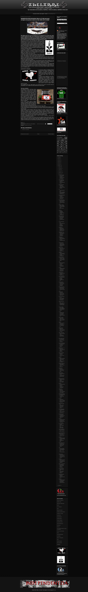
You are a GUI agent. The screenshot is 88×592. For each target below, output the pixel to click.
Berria (58, 505)
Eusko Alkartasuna (60, 523)
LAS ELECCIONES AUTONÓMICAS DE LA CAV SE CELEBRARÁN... (62, 450)
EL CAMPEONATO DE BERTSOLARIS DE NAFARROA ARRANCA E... (62, 191)
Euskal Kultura (59, 518)
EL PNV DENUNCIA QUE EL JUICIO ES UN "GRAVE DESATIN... (62, 400)
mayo (60, 168)
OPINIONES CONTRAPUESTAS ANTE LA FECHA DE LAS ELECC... (62, 456)
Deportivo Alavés (59, 510)
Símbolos (63, 146)
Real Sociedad (59, 542)
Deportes (58, 149)
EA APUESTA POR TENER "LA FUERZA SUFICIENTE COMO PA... (62, 197)
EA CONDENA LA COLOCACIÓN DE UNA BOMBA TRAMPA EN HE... (61, 278)
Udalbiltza (58, 544)
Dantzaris (58, 148)
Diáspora (65, 142)
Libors (66, 151)
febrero (60, 172)
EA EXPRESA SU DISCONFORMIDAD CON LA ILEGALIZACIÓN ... (62, 202)
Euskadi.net (59, 515)
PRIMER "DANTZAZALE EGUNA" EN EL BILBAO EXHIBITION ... (62, 254)
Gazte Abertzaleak (60, 534)
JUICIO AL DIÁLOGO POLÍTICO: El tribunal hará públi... (61, 370)
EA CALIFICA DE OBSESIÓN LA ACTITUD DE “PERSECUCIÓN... (62, 288)
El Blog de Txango (60, 513)
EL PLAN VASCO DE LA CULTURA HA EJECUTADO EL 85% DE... (61, 298)
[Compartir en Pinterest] (51, 123)
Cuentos (58, 151)
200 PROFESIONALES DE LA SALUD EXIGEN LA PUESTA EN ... (62, 264)
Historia (58, 144)
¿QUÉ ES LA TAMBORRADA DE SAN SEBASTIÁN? (62, 273)
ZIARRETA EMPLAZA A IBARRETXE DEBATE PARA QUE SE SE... (61, 229)
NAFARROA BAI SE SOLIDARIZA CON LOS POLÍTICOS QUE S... (61, 405)
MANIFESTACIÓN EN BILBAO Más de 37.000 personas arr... (62, 434)
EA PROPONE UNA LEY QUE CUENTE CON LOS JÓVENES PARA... (62, 259)
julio (60, 166)
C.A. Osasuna (59, 506)
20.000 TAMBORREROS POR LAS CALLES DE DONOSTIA (62, 269)
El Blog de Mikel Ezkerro (61, 511)
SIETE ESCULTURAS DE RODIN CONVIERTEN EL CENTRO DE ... (61, 324)
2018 (59, 157)
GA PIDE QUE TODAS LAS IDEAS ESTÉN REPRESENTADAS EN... (61, 244)
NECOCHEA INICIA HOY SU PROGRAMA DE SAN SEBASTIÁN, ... (62, 249)
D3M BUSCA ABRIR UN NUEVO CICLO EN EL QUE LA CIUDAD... (62, 329)
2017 (59, 158)
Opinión (58, 142)
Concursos (62, 151)
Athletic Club (59, 501)
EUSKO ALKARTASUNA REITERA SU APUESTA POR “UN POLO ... (62, 420)
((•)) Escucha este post (40, 123)
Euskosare (58, 525)
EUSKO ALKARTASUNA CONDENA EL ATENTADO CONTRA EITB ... (62, 481)
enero (60, 173)
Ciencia (59, 152)
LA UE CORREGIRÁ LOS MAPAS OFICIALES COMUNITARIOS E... (62, 313)
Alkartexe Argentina (60, 500)
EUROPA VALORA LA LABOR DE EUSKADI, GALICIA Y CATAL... (62, 345)
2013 (59, 160)
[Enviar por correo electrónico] (47, 123)
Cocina (62, 152)
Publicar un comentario (25, 129)
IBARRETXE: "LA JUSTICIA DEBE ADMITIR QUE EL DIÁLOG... (62, 350)
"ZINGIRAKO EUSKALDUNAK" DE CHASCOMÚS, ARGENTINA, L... (61, 375)
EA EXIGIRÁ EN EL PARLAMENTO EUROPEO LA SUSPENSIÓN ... (61, 303)
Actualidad (25, 125)
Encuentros (65, 144)
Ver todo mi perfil (60, 39)
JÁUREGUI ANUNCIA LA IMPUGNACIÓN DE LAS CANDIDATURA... (62, 239)
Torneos (65, 152)
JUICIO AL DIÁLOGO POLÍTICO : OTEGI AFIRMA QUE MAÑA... (62, 391)
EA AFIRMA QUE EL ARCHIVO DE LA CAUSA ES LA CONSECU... (61, 340)
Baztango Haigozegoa (60, 503)
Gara (58, 532)
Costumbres (62, 143)
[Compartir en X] (49, 123)
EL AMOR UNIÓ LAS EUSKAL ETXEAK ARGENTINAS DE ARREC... (61, 177)
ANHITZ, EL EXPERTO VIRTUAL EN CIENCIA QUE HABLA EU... (61, 293)
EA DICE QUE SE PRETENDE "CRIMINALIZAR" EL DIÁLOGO (61, 365)
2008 (59, 485)
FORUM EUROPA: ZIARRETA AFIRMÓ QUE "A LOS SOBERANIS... (61, 212)
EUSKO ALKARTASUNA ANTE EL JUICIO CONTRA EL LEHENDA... (62, 385)
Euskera (58, 146)
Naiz (58, 539)
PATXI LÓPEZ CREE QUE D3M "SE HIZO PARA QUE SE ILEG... (61, 319)
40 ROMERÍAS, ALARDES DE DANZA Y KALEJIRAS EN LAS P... (62, 181)
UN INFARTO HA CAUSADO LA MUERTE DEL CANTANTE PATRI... (61, 444)
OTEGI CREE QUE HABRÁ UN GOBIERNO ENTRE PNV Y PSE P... (62, 309)
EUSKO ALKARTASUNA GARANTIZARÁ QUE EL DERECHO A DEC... (62, 439)
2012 (59, 161)
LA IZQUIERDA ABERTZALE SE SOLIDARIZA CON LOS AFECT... (61, 470)
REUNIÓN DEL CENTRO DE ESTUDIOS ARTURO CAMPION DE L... (61, 218)
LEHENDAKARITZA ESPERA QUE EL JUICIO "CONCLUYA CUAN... (62, 395)
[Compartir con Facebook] (50, 123)
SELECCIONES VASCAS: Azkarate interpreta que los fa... (61, 354)
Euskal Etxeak (59, 516)
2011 (59, 162)
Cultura (59, 140)
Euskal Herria (30, 125)
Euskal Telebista (59, 520)
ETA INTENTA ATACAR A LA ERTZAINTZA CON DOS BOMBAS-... (61, 284)
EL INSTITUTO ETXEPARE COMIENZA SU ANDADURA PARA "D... (62, 416)
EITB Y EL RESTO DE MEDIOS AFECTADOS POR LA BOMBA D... (62, 465)
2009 (59, 165)
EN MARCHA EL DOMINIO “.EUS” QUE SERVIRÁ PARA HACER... (62, 186)
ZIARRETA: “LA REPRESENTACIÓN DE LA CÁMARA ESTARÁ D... (61, 234)
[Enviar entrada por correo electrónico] (45, 123)
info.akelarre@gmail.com (51, 13)
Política (65, 140)
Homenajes (63, 147)
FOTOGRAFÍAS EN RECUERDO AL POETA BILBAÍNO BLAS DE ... (62, 223)
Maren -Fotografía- (60, 537)
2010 (59, 164)
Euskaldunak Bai (59, 521)
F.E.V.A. (58, 526)
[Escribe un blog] (48, 123)
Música (58, 147)
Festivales (62, 145)
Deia (58, 508)
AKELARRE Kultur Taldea (29, 123)
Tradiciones (62, 141)
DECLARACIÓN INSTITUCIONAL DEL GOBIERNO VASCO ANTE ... (62, 334)
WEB (64, 148)
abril (60, 169)
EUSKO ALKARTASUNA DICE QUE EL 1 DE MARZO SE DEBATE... (62, 461)
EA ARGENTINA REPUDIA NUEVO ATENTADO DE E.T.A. (62, 476)
